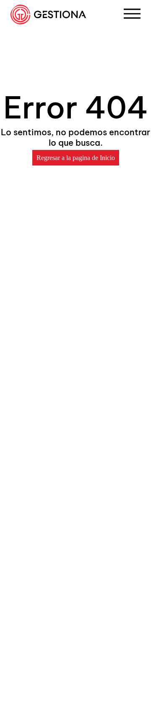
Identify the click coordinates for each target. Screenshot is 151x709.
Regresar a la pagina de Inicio (75, 157)
